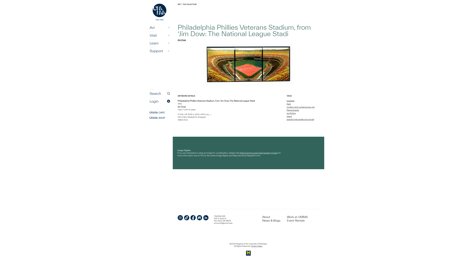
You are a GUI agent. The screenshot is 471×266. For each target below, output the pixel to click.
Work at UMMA (297, 217)
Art (152, 27)
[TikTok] (186, 217)
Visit (153, 35)
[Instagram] (180, 217)
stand (289, 116)
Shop (157, 117)
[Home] (160, 12)
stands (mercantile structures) (300, 119)
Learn (154, 43)
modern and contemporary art (301, 107)
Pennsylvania (293, 110)
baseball (290, 101)
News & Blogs (271, 220)
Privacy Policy (256, 246)
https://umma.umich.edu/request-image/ (259, 153)
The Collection (189, 4)
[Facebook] (193, 217)
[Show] (169, 27)
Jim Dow (182, 40)
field (289, 104)
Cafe (157, 112)
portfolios (291, 113)
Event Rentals (296, 220)
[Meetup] (199, 217)
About (266, 217)
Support (156, 51)
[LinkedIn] (205, 217)
